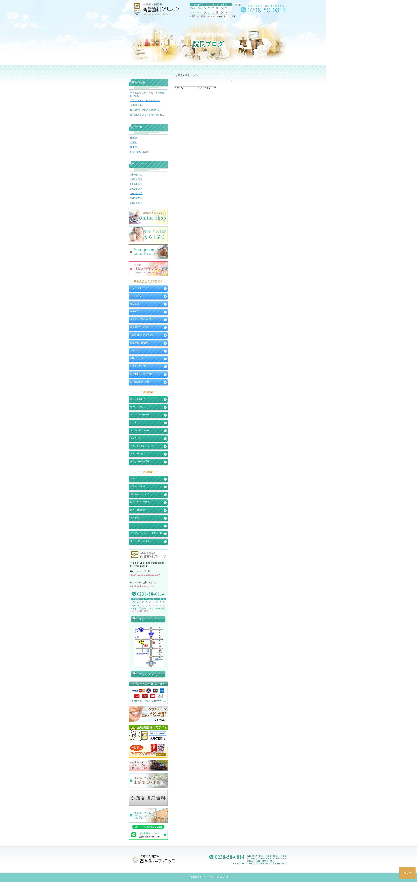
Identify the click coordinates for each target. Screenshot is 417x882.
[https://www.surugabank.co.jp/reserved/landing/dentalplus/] (148, 714)
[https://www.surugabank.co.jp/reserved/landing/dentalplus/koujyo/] (148, 733)
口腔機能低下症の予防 (140, 374)
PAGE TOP (407, 873)
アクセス (134, 525)
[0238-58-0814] (148, 593)
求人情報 (134, 517)
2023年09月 (136, 179)
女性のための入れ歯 (139, 430)
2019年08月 (136, 203)
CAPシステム (136, 358)
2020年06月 (136, 193)
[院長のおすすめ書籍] (148, 750)
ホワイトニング (137, 399)
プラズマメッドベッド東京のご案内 (147, 533)
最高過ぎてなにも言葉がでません (147, 114)
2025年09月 (136, 174)
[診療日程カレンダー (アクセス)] (148, 619)
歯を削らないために (139, 327)
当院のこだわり (137, 486)
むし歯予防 (135, 296)
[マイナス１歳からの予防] (148, 234)
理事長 (133, 147)
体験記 (133, 137)
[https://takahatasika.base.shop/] (148, 216)
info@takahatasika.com (142, 586)
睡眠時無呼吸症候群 (139, 342)
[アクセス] (148, 674)
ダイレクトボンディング (142, 446)
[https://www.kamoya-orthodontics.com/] (148, 798)
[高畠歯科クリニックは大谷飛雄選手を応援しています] (148, 765)
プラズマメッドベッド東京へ (145, 100)
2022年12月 (136, 184)
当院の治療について (139, 494)
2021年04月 (136, 188)
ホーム (133, 478)
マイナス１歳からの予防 (142, 319)
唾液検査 (134, 303)
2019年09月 (136, 198)
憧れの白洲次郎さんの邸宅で (145, 110)
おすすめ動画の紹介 (140, 151)
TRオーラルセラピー (140, 288)
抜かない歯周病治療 (139, 461)
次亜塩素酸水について (187, 75)
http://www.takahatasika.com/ (145, 575)
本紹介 (133, 142)
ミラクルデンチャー (139, 414)
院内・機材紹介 (137, 510)
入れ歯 (133, 422)
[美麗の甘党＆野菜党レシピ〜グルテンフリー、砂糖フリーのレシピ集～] (148, 268)
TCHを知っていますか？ (142, 335)
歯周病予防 (135, 311)
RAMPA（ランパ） (139, 406)
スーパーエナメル (138, 453)
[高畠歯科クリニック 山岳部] (148, 780)
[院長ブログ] (148, 815)
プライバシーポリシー (140, 541)
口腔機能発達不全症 (139, 382)
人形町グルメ (137, 105)
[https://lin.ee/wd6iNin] (148, 832)
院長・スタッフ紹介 (139, 502)
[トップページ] (157, 10)
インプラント (136, 438)
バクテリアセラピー (139, 366)
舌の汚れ (134, 350)
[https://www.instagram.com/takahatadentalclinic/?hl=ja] (148, 251)
